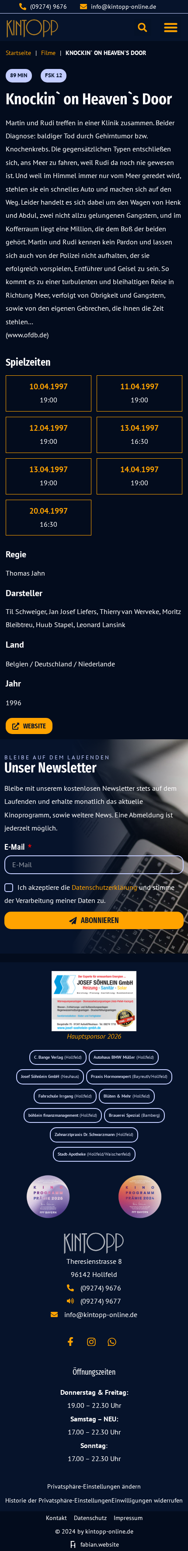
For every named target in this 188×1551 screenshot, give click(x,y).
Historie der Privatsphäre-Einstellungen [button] (58, 1500)
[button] (171, 27)
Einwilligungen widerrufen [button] (147, 1500)
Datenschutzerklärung (104, 887)
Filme (48, 52)
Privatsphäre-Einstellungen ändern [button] (94, 1486)
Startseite (18, 52)
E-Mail (15, 847)
